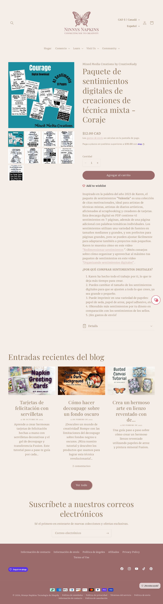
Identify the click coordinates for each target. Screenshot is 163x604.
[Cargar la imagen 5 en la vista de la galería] (16, 156)
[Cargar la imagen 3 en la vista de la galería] (49, 139)
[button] (12, 23)
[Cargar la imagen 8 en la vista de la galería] (66, 156)
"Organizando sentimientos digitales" (108, 262)
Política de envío (142, 595)
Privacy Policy (131, 552)
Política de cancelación (96, 598)
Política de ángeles (94, 552)
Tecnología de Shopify (48, 595)
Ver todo (81, 485)
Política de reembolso (72, 595)
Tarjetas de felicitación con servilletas (32, 408)
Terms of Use (81, 557)
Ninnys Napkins (29, 595)
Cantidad (87, 156)
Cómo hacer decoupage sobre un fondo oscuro (81, 408)
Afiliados (113, 552)
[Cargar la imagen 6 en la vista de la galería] (32, 156)
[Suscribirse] (107, 533)
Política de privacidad (96, 595)
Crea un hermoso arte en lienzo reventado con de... (131, 411)
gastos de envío (95, 138)
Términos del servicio (120, 595)
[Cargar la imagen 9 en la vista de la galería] (16, 172)
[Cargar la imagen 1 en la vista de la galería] (16, 139)
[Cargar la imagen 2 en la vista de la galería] (32, 139)
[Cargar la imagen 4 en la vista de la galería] (66, 139)
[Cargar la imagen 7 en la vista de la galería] (49, 156)
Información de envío (66, 552)
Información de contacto (35, 552)
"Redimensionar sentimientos (103, 249)
